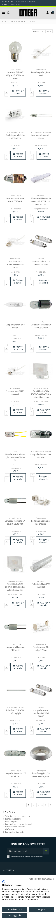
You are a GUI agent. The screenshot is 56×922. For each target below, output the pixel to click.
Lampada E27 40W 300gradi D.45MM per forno (15, 75)
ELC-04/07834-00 (15, 658)
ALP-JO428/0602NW (41, 209)
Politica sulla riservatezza (41, 878)
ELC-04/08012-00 (15, 339)
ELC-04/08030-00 (41, 465)
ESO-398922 (15, 83)
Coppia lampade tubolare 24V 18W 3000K (41, 713)
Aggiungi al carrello (19, 92)
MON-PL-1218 (41, 272)
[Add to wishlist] (11, 66)
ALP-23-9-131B (41, 531)
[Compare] (15, 66)
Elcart (15, 335)
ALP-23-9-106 (15, 402)
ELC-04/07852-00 (15, 784)
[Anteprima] (19, 66)
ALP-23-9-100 (41, 83)
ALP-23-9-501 (41, 595)
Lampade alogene (13, 819)
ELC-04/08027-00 (15, 209)
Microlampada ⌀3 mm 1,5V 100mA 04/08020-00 (15, 457)
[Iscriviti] (46, 851)
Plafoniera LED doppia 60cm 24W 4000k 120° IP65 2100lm (41, 201)
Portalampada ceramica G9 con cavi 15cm (15, 264)
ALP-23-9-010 (15, 146)
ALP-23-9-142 (41, 658)
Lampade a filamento (14, 832)
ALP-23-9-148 (41, 784)
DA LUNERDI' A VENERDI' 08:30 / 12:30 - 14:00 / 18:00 (18, 2)
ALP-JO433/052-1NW (41, 402)
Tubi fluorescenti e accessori (17, 816)
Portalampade (11, 821)
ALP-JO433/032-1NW (15, 595)
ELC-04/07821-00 (41, 335)
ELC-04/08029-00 (41, 146)
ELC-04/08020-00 (15, 468)
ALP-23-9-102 (15, 272)
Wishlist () (16, 4)
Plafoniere (9, 829)
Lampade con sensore (15, 827)
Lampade (9, 812)
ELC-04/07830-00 (15, 531)
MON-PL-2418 (41, 721)
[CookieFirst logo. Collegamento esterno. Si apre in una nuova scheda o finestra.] (3, 881)
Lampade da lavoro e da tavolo (19, 824)
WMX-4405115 (15, 721)
